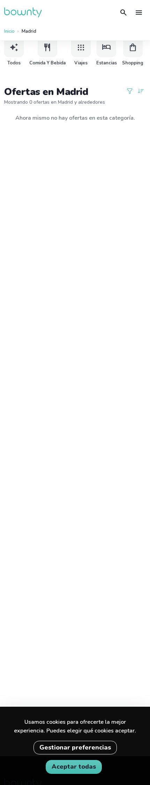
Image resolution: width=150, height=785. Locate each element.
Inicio (9, 31)
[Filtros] (130, 91)
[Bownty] (23, 12)
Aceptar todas (74, 766)
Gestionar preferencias (75, 747)
